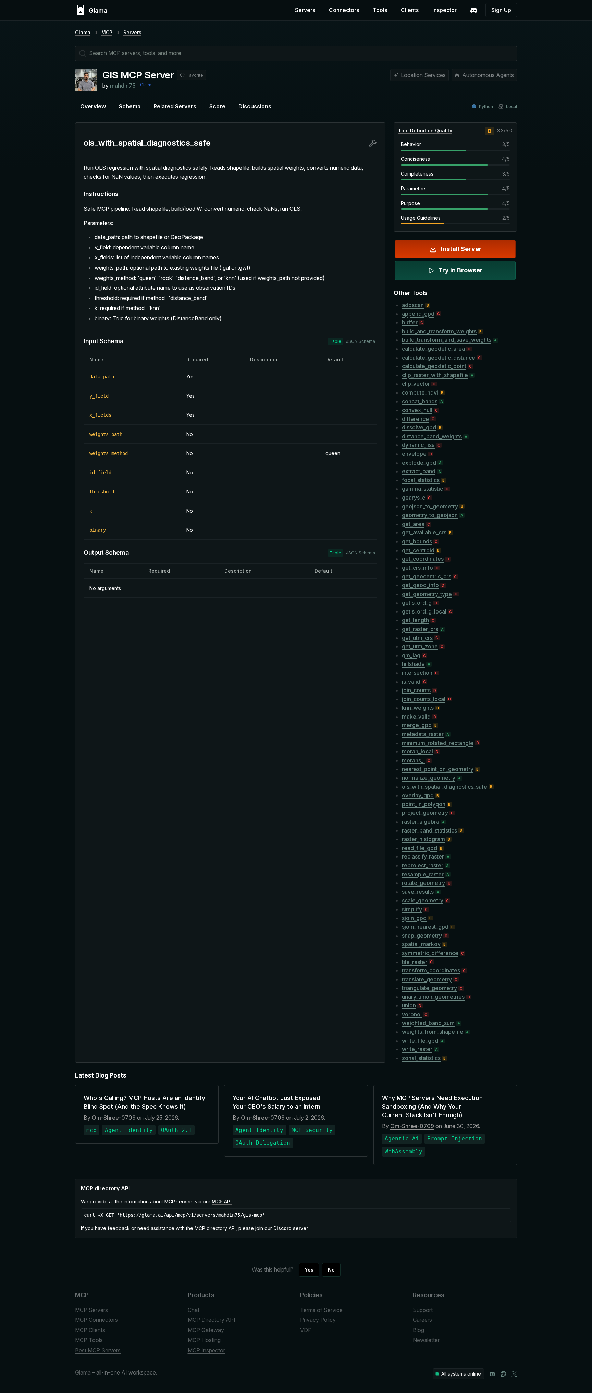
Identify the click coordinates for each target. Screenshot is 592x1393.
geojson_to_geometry (430, 506)
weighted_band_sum (428, 1023)
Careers (422, 1319)
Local (511, 106)
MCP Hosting (204, 1340)
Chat (193, 1309)
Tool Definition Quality (425, 130)
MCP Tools (89, 1340)
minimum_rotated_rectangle (437, 742)
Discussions (254, 106)
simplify (412, 909)
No (331, 1270)
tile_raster (414, 961)
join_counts (416, 690)
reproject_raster (422, 865)
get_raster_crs (420, 628)
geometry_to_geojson (430, 515)
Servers (305, 10)
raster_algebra (420, 821)
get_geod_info (420, 585)
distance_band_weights (432, 436)
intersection (417, 672)
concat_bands (419, 401)
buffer (410, 322)
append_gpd (418, 313)
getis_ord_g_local (424, 611)
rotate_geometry (423, 882)
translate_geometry (427, 979)
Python (486, 106)
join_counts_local (423, 699)
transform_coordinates (431, 970)
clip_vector (416, 383)
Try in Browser (460, 270)
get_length (415, 620)
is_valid (411, 681)
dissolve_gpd (419, 427)
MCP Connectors (96, 1319)
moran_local (417, 751)
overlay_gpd (418, 795)
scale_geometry (422, 900)
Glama (82, 32)
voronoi (412, 1014)
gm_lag (411, 655)
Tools (380, 10)
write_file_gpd (420, 1040)
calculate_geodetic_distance (438, 357)
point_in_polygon (423, 804)
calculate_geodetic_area (433, 348)
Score (217, 106)
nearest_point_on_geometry (437, 768)
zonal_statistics (421, 1058)
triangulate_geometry (429, 987)
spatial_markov (421, 944)
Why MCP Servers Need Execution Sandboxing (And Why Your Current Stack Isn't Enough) (432, 1106)
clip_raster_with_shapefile (435, 375)
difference (415, 418)
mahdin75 (123, 85)
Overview (93, 106)
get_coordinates (423, 558)
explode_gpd (419, 462)
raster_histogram (423, 839)
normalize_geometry (428, 777)
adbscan (413, 304)
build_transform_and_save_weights (446, 339)
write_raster (417, 1049)
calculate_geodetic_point (434, 366)
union (409, 1005)
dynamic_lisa (418, 444)
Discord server (290, 1228)
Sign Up (501, 10)
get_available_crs (424, 532)
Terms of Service (321, 1309)
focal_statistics (421, 480)
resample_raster (423, 874)
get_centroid (418, 550)
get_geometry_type (427, 594)
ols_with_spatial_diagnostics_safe (444, 786)
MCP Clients (90, 1330)
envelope (414, 453)
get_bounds (417, 541)
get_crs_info (417, 567)
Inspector (444, 10)
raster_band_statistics (429, 830)
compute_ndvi (420, 392)
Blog (418, 1330)
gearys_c (413, 497)
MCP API (222, 1201)
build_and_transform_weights (439, 331)
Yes (309, 1270)
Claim (145, 84)
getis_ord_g (417, 602)
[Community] (474, 10)
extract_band (418, 471)
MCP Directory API (211, 1319)
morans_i (413, 760)
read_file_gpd (419, 847)
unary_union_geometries (433, 996)
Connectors (344, 10)
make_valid (416, 716)
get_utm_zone (420, 646)
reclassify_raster (423, 856)
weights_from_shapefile (432, 1031)
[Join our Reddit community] (503, 1374)
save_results (418, 891)
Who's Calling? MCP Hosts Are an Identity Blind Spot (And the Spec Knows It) (144, 1102)
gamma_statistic (422, 488)
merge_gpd (417, 725)
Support (423, 1309)
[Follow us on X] (514, 1374)
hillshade (413, 663)
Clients (410, 10)
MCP (106, 32)
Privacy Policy (318, 1319)
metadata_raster (423, 734)
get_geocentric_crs (426, 576)
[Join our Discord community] (492, 1374)
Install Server (461, 249)
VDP (306, 1330)
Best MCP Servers (98, 1350)
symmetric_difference (430, 953)
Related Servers (174, 106)
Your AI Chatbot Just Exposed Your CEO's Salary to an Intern (276, 1102)
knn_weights (418, 707)
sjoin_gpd (414, 918)
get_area (413, 523)
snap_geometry (422, 935)
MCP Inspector (206, 1350)
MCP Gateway (206, 1330)
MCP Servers (91, 1309)
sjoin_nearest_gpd (425, 926)
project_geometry (425, 812)
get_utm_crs (417, 637)
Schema (129, 106)
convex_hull (417, 410)
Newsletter (426, 1340)
